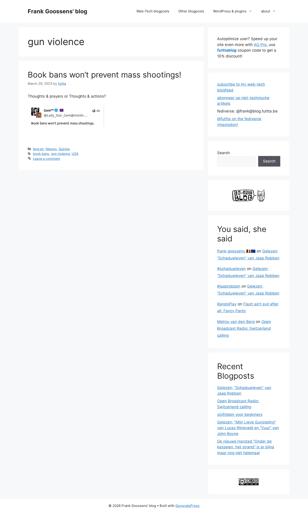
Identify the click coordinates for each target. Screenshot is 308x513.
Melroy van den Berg (236, 321)
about (265, 11)
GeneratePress (187, 506)
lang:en (38, 149)
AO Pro (260, 44)
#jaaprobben (228, 286)
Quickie (64, 149)
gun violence (60, 154)
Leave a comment (46, 158)
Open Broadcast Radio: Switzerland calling (244, 328)
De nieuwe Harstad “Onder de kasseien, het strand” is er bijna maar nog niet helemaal (245, 447)
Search (223, 153)
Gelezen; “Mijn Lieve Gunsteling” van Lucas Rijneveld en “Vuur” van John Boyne (248, 428)
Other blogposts (191, 11)
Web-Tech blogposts (152, 11)
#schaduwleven (231, 268)
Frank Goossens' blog (57, 11)
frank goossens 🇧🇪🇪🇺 (236, 251)
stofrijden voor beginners (239, 414)
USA (75, 154)
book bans (41, 154)
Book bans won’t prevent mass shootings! (104, 74)
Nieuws (51, 149)
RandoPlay (227, 304)
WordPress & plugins (229, 11)
